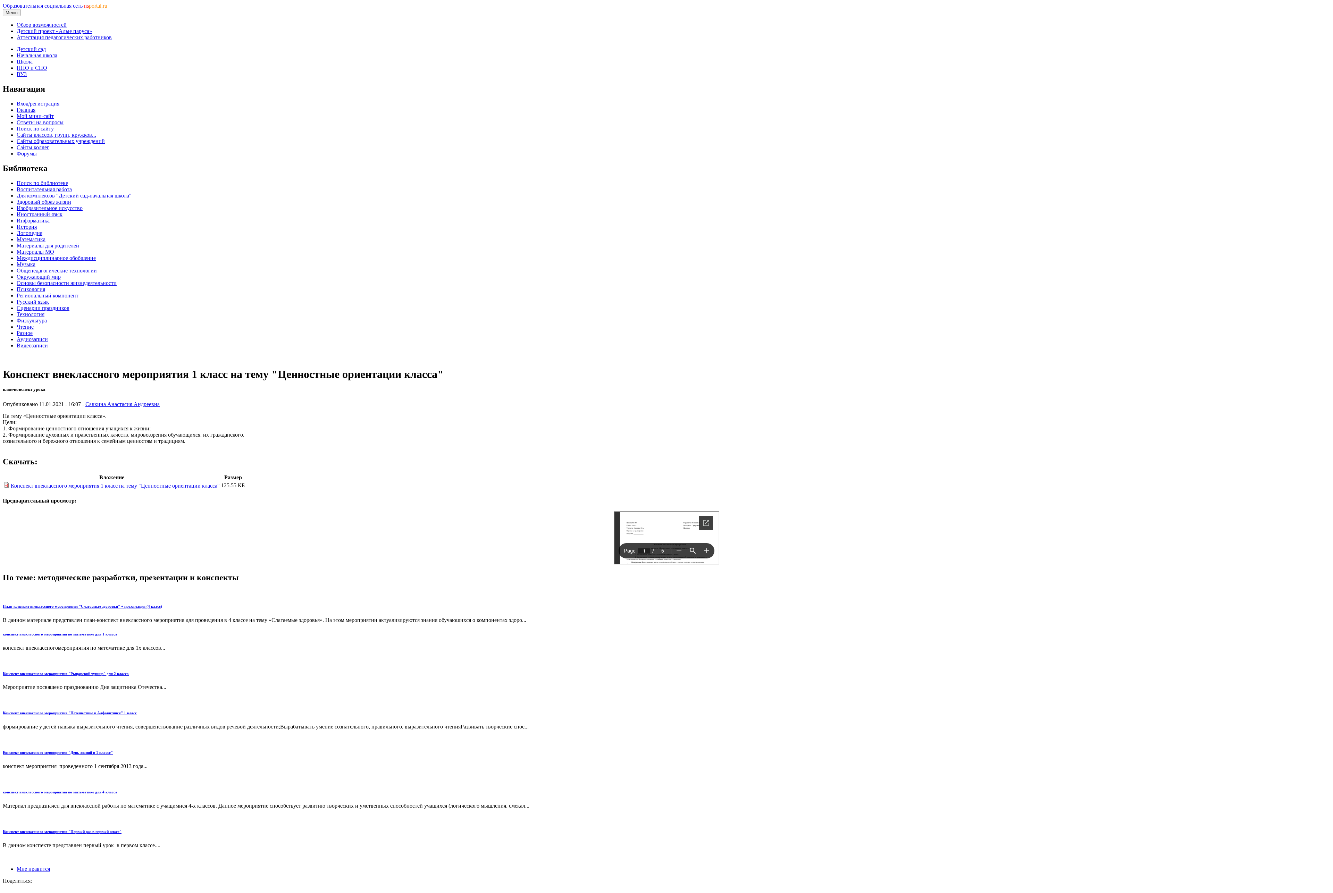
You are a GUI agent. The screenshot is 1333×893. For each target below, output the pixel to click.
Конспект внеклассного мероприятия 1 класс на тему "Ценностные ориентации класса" (115, 486)
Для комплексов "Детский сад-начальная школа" (74, 196)
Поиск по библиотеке (42, 183)
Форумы (27, 154)
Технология (30, 314)
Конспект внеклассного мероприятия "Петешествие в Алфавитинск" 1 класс (70, 713)
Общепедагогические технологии (57, 270)
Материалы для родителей (48, 245)
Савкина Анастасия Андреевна (122, 404)
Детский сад (31, 49)
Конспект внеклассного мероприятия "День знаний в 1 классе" (58, 752)
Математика (31, 239)
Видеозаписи (32, 345)
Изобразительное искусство (50, 208)
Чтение (25, 327)
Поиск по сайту (35, 129)
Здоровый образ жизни (44, 202)
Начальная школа (37, 55)
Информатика (33, 221)
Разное (25, 333)
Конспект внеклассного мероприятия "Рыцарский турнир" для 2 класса (66, 674)
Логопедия (29, 233)
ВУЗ (22, 74)
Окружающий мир (39, 277)
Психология (31, 289)
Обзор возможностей (42, 25)
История (27, 227)
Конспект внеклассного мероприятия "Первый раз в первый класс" (62, 831)
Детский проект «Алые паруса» (54, 31)
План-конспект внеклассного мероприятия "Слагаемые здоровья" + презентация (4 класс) (82, 606)
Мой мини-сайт (35, 116)
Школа (25, 62)
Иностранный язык (39, 214)
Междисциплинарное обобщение (56, 258)
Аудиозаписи (32, 339)
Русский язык (33, 302)
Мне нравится (33, 869)
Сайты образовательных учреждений (61, 141)
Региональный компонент (47, 295)
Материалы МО (35, 252)
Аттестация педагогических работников (64, 37)
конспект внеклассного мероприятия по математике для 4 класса (60, 792)
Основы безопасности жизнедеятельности (67, 283)
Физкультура (32, 320)
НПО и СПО (32, 68)
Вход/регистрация (38, 104)
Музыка (26, 264)
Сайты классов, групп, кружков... (56, 135)
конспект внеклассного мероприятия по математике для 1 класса (60, 634)
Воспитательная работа (44, 189)
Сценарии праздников (43, 308)
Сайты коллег (33, 147)
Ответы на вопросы (40, 122)
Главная (26, 110)
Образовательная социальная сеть (55, 6)
